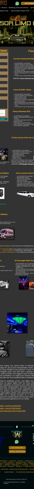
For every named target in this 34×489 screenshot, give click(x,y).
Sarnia (4, 462)
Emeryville (11, 466)
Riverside (20, 460)
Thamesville (25, 465)
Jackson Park (4, 469)
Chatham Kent (29, 460)
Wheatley (7, 465)
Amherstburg (3, 460)
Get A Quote (16, 431)
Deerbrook (19, 466)
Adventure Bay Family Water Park (19, 469)
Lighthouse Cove (9, 463)
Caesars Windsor (9, 472)
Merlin (25, 463)
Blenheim (19, 463)
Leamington (12, 460)
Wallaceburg (15, 465)
